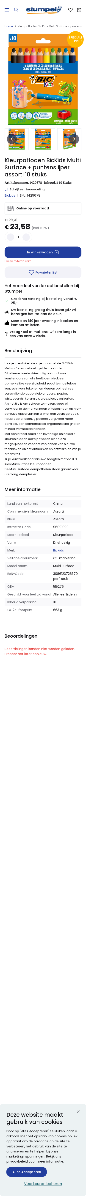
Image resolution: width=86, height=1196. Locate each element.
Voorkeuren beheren (43, 1183)
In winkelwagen (40, 252)
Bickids (10, 195)
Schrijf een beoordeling (27, 189)
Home (9, 26)
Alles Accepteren (26, 1172)
